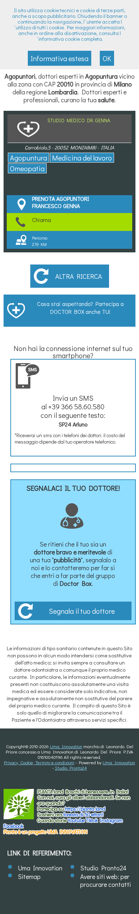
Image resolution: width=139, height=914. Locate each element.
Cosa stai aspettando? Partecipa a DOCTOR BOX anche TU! (80, 307)
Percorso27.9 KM (39, 241)
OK (107, 58)
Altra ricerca (78, 276)
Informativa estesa (59, 58)
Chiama (41, 219)
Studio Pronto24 (71, 768)
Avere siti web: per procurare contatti (105, 880)
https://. (85, 808)
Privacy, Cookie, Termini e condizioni (39, 762)
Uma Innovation (66, 746)
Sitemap (29, 876)
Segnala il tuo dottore (82, 611)
